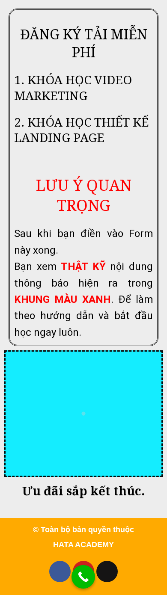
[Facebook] (60, 571)
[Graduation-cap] (107, 571)
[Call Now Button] (83, 577)
